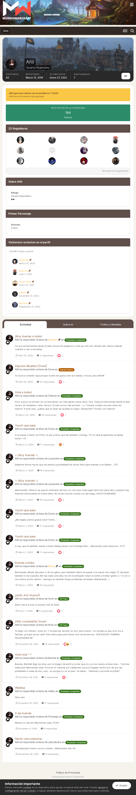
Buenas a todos (24, 562)
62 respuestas (47, 381)
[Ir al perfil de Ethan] (84, 150)
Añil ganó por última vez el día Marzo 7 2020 (33, 93)
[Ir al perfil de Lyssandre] (20, 161)
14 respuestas (51, 644)
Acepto (122, 785)
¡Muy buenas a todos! (28, 336)
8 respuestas (50, 728)
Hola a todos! (23, 392)
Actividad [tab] (25, 324)
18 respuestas (47, 470)
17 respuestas (47, 444)
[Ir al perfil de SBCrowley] (115, 150)
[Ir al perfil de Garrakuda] (84, 161)
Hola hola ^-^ (23, 654)
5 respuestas (51, 677)
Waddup (20, 687)
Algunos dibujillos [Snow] (31, 366)
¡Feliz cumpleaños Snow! (30, 621)
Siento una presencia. (28, 738)
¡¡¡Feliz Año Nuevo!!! (27, 595)
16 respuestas (46, 585)
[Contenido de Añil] (125, 76)
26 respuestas (48, 415)
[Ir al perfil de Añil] (9, 338)
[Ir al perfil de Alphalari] (52, 161)
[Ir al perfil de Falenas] (84, 140)
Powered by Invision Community (68, 777)
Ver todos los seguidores (114, 171)
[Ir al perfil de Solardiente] (52, 150)
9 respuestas (46, 355)
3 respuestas (51, 754)
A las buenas (23, 713)
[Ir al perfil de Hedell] (115, 161)
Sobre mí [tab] (68, 324)
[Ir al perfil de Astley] (52, 140)
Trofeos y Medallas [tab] (110, 324)
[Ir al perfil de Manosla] (115, 140)
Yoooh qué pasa (25, 425)
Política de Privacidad (68, 772)
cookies (27, 787)
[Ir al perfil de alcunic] (20, 150)
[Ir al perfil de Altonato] (15, 305)
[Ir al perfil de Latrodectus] (20, 140)
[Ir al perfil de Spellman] (15, 261)
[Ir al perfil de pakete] (15, 294)
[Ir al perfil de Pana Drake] (15, 283)
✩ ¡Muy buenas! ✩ (26, 455)
